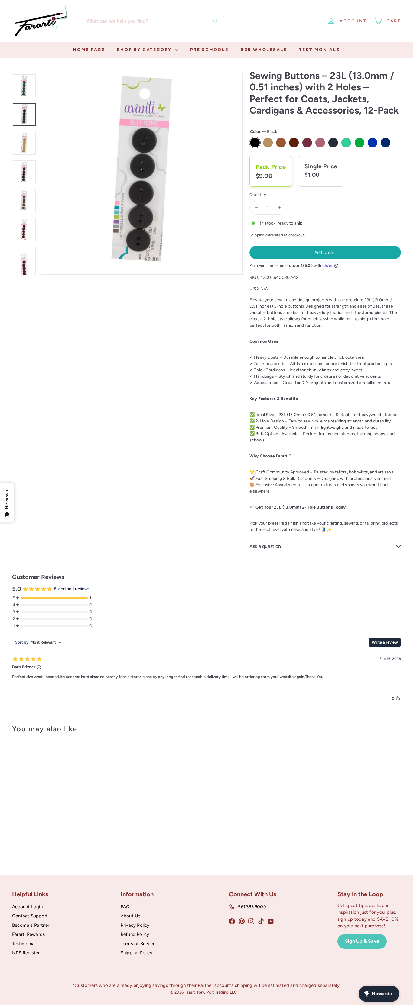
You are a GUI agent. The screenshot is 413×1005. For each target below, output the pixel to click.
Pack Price (271, 166)
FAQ (125, 907)
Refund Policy (135, 934)
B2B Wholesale (264, 49)
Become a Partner (30, 925)
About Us (131, 916)
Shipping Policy (136, 952)
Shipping (257, 235)
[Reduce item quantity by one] (256, 208)
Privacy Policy (135, 925)
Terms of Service (138, 943)
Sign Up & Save (362, 941)
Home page (89, 49)
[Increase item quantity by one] (279, 208)
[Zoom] (141, 173)
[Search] (217, 21)
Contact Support (30, 916)
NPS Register (26, 952)
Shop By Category (145, 49)
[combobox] (153, 21)
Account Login (27, 907)
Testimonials (319, 49)
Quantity (257, 194)
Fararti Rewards (28, 934)
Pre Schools (209, 49)
